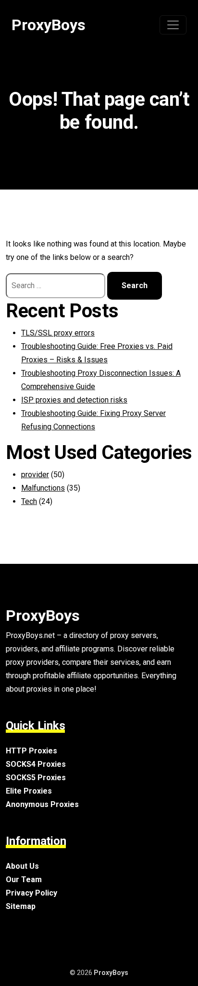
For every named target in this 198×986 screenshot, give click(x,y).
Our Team (24, 879)
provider (35, 474)
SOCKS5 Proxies (36, 777)
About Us (22, 866)
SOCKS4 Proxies (36, 764)
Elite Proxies (29, 791)
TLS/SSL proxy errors (58, 332)
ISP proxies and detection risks (74, 399)
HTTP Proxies (31, 750)
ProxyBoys (49, 25)
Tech (29, 501)
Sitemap (21, 906)
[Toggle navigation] (173, 24)
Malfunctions (43, 488)
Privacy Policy (31, 892)
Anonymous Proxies (42, 804)
